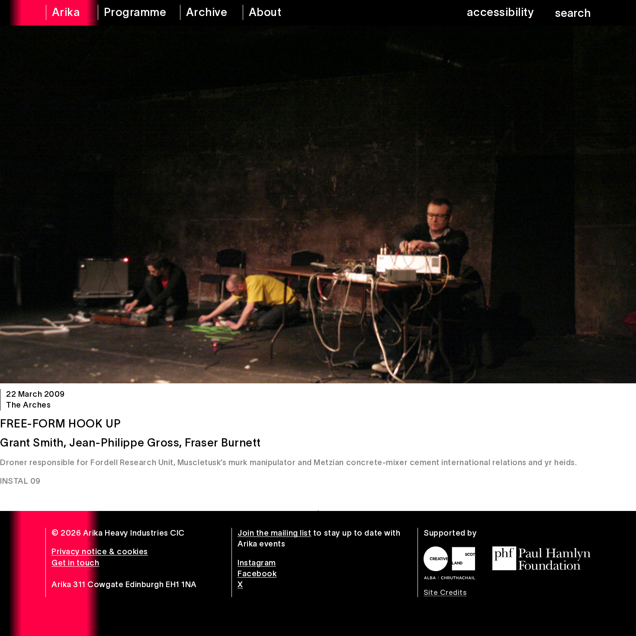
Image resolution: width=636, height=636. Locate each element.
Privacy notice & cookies (99, 551)
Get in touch (75, 563)
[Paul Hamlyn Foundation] (541, 558)
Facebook (257, 573)
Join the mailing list (274, 533)
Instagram (257, 563)
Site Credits (445, 592)
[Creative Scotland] (449, 562)
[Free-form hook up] (318, 204)
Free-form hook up (60, 424)
